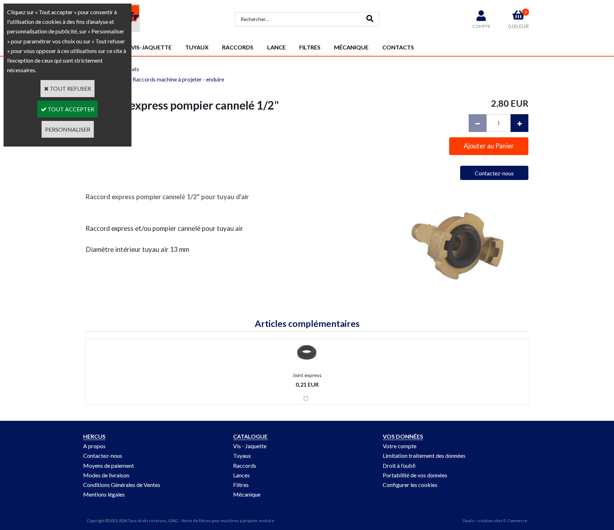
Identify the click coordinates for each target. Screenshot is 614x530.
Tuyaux (197, 47)
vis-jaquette (151, 47)
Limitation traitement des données (424, 455)
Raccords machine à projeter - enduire (178, 79)
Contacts (398, 47)
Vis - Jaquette (249, 445)
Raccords (237, 47)
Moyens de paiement (108, 465)
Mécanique (351, 47)
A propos (94, 445)
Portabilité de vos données (415, 475)
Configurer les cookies (410, 484)
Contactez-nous (102, 455)
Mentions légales (104, 494)
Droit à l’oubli (399, 465)
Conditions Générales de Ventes (121, 484)
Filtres (310, 47)
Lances (241, 475)
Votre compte (399, 445)
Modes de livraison (106, 475)
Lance (276, 47)
